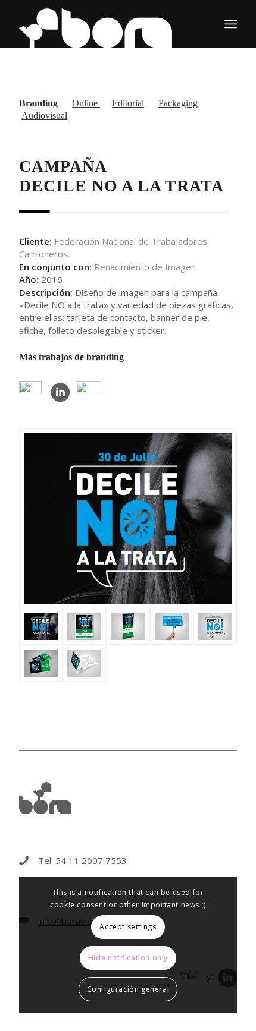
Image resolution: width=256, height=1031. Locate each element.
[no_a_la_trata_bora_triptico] (84, 663)
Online (86, 103)
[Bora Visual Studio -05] (106, 24)
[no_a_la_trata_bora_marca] (215, 626)
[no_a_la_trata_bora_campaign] (128, 518)
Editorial (128, 103)
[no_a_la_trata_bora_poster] (84, 626)
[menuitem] (230, 24)
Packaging (178, 103)
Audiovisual (44, 116)
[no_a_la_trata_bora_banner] (127, 626)
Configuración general (128, 989)
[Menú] (230, 24)
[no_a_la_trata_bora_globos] (171, 626)
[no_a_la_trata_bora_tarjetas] (41, 663)
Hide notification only (128, 958)
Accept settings (127, 927)
